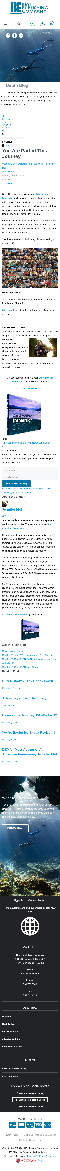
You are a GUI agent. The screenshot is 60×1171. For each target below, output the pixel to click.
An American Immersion (14, 614)
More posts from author (13, 651)
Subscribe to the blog (16, 483)
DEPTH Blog (15, 828)
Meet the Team (9, 1023)
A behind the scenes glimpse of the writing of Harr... (28, 488)
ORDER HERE (30, 388)
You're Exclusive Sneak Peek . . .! (28, 732)
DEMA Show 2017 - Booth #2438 (27, 681)
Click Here (7, 310)
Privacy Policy (11, 1134)
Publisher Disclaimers (30, 1140)
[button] (5, 23)
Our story (6, 1016)
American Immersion (12, 443)
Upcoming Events (11, 164)
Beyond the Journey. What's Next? (29, 715)
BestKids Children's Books (32, 1100)
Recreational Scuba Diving (33, 164)
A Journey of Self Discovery (24, 698)
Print (7, 145)
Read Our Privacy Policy (14, 1068)
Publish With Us (10, 1031)
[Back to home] (29, 8)
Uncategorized (9, 739)
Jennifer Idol (8, 172)
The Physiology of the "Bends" (18, 492)
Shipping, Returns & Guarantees (40, 1134)
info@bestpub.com (30, 973)
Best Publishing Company (32, 1093)
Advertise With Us (11, 1038)
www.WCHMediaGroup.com (42, 1156)
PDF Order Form (10, 1076)
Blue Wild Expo (30, 443)
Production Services (12, 1046)
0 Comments (8, 183)
